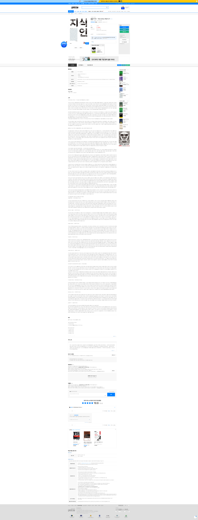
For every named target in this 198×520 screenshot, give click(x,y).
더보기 (128, 101)
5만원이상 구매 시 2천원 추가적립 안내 (106, 30)
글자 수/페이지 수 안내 (87, 83)
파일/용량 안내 (84, 81)
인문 (75, 13)
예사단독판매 (114, 11)
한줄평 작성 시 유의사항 (114, 391)
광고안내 (93, 505)
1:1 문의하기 (118, 511)
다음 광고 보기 (129, 8)
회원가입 (119, 3)
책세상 (95, 20)
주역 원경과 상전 (125, 124)
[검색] (106, 7)
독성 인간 (124, 71)
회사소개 (69, 505)
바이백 (83, 11)
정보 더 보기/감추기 (97, 22)
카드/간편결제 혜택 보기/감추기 (106, 34)
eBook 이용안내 (125, 35)
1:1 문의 (89, 463)
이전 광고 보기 (128, 8)
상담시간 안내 (127, 511)
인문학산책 (80, 13)
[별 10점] (76, 391)
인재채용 (72, 505)
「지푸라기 (98, 50)
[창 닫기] (103, 45)
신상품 (78, 11)
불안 (123, 93)
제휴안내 (96, 505)
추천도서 (125, 11)
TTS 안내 (80, 76)
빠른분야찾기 (71, 11)
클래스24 (98, 11)
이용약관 (75, 505)
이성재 (92, 20)
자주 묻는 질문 (122, 511)
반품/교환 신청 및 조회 (85, 463)
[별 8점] (75, 391)
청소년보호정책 (85, 505)
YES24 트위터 (121, 505)
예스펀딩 (94, 11)
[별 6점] (74, 391)
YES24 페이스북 (120, 505)
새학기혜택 (109, 11)
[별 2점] (71, 391)
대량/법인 (128, 11)
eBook (72, 13)
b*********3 (86, 422)
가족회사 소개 (127, 505)
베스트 (75, 11)
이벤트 (80, 11)
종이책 (92, 42)
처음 (69, 411)
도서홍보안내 (89, 505)
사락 (92, 11)
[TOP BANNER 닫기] (196, 1)
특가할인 (122, 11)
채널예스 (89, 11)
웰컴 (69, 13)
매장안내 (86, 11)
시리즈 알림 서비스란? (125, 43)
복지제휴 (99, 505)
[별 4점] (72, 391)
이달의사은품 (118, 11)
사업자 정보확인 (96, 511)
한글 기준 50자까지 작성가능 (74, 393)
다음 (73, 411)
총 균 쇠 (124, 82)
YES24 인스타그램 (122, 505)
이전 (71, 411)
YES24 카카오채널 (119, 505)
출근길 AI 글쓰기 (125, 113)
